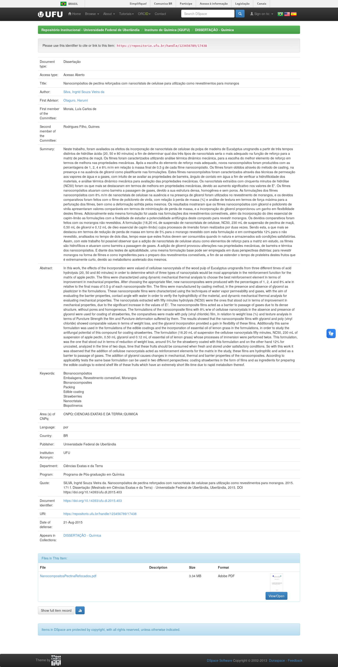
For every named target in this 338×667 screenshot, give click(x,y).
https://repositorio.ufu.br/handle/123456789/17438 (100, 513)
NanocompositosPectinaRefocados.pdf (68, 575)
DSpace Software (219, 660)
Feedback (295, 660)
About (108, 13)
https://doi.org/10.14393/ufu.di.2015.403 (92, 500)
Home (76, 13)
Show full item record (56, 610)
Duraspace (277, 660)
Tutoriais (125, 13)
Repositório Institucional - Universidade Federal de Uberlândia (90, 29)
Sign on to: (262, 13)
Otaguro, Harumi (75, 100)
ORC (143, 13)
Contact (160, 13)
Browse (91, 13)
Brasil (68, 4)
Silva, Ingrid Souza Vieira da (83, 91)
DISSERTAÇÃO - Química (214, 29)
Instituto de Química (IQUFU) (167, 29)
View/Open (276, 596)
